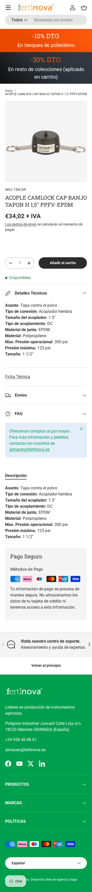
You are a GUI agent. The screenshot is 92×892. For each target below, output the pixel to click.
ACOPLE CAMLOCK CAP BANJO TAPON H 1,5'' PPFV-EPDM (46, 94)
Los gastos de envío (21, 224)
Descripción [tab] (16, 475)
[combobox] (46, 20)
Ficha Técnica (17, 376)
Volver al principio (46, 665)
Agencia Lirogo (66, 879)
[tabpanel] (46, 512)
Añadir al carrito (63, 263)
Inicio (9, 90)
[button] (83, 7)
